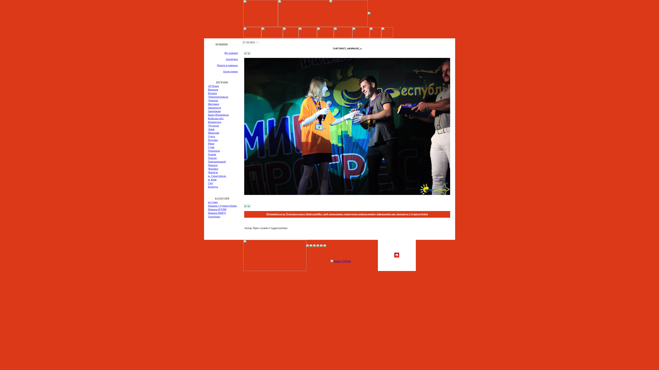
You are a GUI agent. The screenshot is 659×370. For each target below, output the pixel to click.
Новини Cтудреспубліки (222, 205)
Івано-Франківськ (218, 114)
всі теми (213, 202)
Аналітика (232, 59)
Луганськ (213, 125)
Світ (210, 183)
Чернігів (213, 172)
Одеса (211, 136)
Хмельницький (217, 161)
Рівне (211, 143)
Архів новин (230, 71)
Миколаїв (213, 132)
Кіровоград (214, 122)
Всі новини (231, 53)
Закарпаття (214, 107)
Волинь (212, 93)
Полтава (213, 140)
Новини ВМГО (217, 213)
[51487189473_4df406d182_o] (347, 194)
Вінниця (213, 89)
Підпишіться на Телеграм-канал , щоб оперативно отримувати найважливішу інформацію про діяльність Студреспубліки (347, 214)
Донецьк (213, 100)
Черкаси (213, 165)
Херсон (212, 158)
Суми (211, 147)
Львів (211, 129)
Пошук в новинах (227, 65)
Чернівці (213, 168)
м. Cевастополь (217, 176)
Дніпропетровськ (218, 96)
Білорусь (213, 186)
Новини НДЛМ (217, 209)
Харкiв (212, 154)
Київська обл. (216, 118)
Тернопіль (214, 150)
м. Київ (212, 179)
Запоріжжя (214, 111)
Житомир (213, 104)
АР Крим (213, 86)
